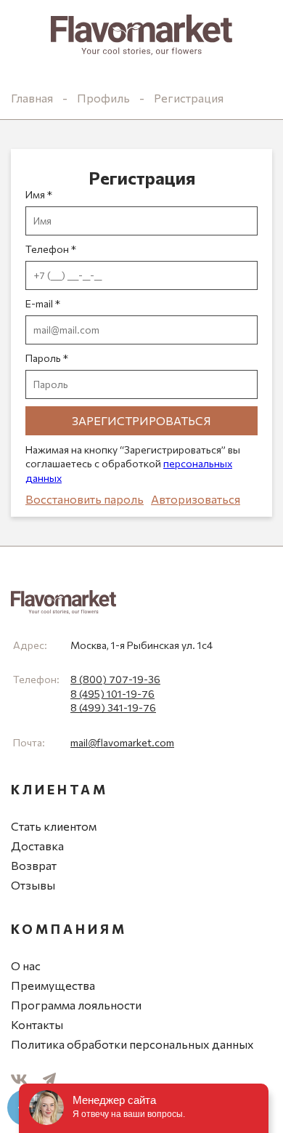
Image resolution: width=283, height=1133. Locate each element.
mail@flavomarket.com (122, 742)
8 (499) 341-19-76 (113, 707)
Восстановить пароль (84, 499)
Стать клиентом (54, 826)
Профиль (103, 98)
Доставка (37, 845)
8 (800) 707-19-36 (115, 679)
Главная (32, 98)
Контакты (37, 1024)
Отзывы (33, 885)
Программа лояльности (76, 1005)
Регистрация (188, 98)
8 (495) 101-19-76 (112, 694)
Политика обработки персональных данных (132, 1044)
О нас (26, 965)
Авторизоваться (195, 499)
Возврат (34, 865)
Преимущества (53, 985)
